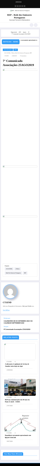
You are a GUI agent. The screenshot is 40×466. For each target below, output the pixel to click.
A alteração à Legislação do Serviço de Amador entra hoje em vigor (17, 365)
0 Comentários (23, 55)
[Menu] (3, 25)
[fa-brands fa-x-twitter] (18, 6)
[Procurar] (31, 25)
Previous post (7, 318)
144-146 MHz (7, 53)
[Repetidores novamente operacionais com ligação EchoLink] (20, 423)
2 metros (13, 53)
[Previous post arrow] (35, 321)
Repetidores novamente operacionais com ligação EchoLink (18, 436)
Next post (6, 326)
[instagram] (22, 6)
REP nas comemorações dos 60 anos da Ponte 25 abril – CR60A (17, 401)
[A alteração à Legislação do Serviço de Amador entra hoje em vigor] (20, 351)
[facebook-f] (15, 6)
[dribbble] (20, 6)
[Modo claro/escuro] (36, 25)
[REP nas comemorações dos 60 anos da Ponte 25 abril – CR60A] (20, 387)
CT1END (7, 55)
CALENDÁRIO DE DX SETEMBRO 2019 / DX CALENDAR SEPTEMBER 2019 (18, 322)
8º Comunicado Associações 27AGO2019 (17, 329)
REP (16, 49)
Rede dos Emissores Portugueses (22, 53)
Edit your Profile (26, 306)
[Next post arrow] (35, 329)
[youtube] (24, 6)
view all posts (6, 310)
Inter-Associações (8, 49)
